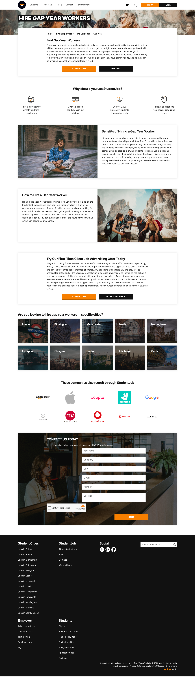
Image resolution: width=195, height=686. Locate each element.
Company (51, 458)
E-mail (62, 476)
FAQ (61, 554)
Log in (168, 5)
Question (62, 494)
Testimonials (24, 636)
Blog (60, 5)
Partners (63, 658)
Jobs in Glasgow (26, 570)
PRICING (115, 68)
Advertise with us (26, 626)
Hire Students (83, 33)
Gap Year (97, 33)
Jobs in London (25, 586)
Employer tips (24, 642)
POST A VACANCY (115, 296)
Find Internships (66, 642)
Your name (62, 449)
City (49, 467)
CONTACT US (79, 68)
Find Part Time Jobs (69, 631)
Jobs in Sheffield (26, 607)
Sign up (21, 647)
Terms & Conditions (119, 666)
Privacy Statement (137, 666)
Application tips (66, 652)
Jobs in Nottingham (27, 602)
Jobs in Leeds (24, 575)
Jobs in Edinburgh (27, 565)
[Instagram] (108, 549)
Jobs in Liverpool (26, 581)
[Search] (135, 5)
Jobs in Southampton (28, 613)
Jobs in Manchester (27, 591)
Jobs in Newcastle (27, 597)
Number (51, 485)
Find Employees (64, 33)
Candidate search (26, 631)
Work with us (65, 565)
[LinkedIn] (102, 549)
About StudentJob (68, 549)
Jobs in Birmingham (27, 559)
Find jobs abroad (67, 647)
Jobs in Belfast (25, 549)
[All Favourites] (127, 5)
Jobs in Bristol (25, 554)
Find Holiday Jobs (68, 636)
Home (50, 33)
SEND (132, 517)
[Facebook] (114, 549)
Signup (150, 5)
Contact (69, 5)
